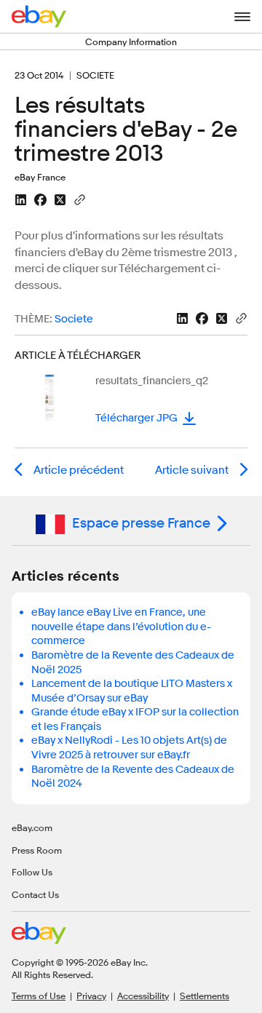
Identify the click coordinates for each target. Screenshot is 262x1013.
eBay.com (32, 827)
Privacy (91, 995)
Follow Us (32, 872)
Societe (74, 319)
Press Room (37, 850)
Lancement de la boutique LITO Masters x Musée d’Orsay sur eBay (131, 691)
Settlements (204, 995)
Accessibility (143, 995)
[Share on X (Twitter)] (60, 200)
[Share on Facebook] (40, 200)
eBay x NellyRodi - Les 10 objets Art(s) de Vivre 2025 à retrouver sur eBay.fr (129, 748)
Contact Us (35, 894)
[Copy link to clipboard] (80, 199)
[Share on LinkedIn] (21, 200)
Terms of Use (39, 995)
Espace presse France (141, 523)
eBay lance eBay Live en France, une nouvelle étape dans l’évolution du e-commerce (121, 626)
